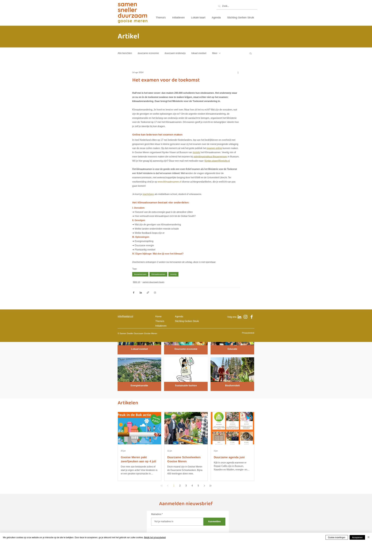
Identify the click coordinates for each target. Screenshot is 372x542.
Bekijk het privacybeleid (155, 537)
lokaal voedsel (198, 53)
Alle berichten (125, 53)
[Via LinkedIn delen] (140, 292)
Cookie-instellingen (336, 537)
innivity (173, 274)
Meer (214, 53)
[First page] (161, 485)
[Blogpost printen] (155, 292)
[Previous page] (167, 485)
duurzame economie (148, 53)
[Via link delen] (147, 292)
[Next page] (204, 485)
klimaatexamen (158, 274)
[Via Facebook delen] (133, 292)
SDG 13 (136, 282)
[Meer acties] (238, 72)
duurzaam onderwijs (175, 53)
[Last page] (210, 485)
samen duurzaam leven (153, 282)
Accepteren (357, 537)
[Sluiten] (368, 537)
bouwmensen (140, 274)
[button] (250, 53)
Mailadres (156, 514)
